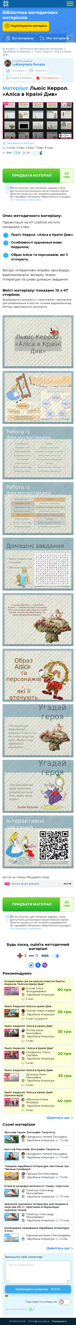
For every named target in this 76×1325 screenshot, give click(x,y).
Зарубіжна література (16, 51)
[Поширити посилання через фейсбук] (38, 965)
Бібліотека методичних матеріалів (41, 48)
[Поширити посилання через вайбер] (44, 965)
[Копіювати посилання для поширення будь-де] (31, 965)
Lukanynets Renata (29, 64)
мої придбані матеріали (25, 199)
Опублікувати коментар (38, 1289)
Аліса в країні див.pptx (25, 883)
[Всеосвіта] (5, 4)
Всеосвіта (8, 48)
